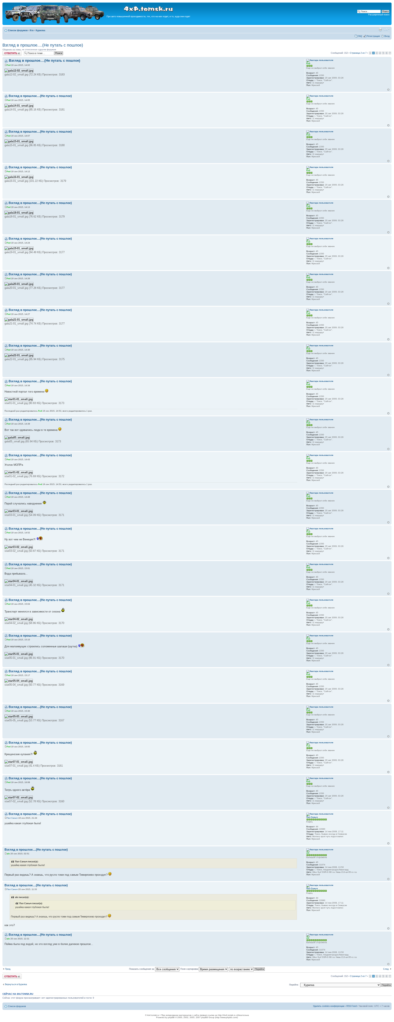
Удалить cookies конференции (328, 1006)
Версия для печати (380, 29)
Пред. (8, 969)
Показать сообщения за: (142, 969)
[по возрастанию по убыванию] (247, 969)
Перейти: (294, 984)
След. (386, 969)
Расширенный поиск (378, 14)
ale (8, 853)
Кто (32, 30)
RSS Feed (351, 1006)
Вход (386, 36)
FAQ (360, 36)
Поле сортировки (189, 969)
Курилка (40, 30)
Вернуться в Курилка (16, 984)
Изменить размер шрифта (386, 29)
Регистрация (373, 36)
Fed (8, 65)
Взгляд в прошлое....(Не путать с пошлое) (42, 45)
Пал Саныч (12, 818)
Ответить (7, 52)
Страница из (358, 53)
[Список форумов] (55, 23)
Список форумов (18, 30)
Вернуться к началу (388, 90)
